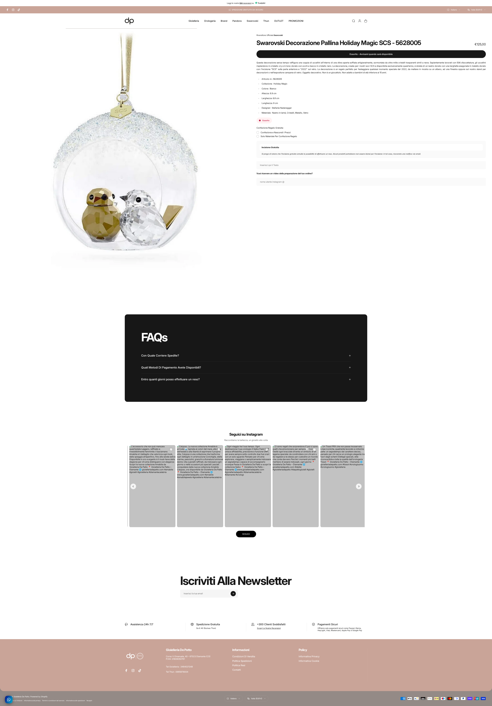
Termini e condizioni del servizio (53, 700)
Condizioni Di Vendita (243, 656)
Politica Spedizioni (242, 661)
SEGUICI (246, 534)
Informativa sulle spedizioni (75, 700)
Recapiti (89, 700)
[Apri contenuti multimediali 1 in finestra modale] (125, 150)
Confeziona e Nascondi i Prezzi (276, 132)
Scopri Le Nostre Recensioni (269, 628)
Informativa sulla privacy (32, 700)
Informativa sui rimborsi (14, 700)
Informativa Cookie (309, 661)
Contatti (236, 669)
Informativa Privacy (309, 656)
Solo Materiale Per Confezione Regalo (279, 136)
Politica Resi (238, 665)
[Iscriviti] (233, 593)
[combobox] (453, 9)
